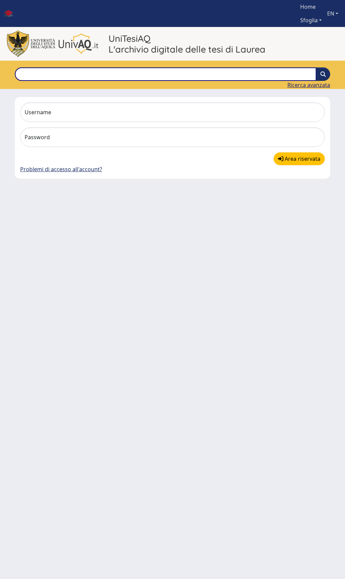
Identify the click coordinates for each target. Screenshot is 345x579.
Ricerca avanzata (308, 85)
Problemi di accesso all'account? (61, 169)
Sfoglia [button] (309, 20)
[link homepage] (11, 13)
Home (308, 6)
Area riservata (301, 158)
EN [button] (330, 13)
